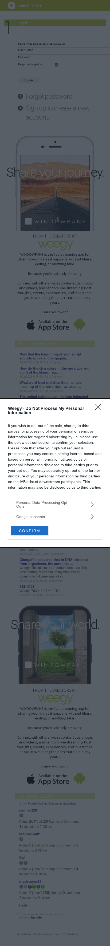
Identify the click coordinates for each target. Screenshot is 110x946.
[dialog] (55, 473)
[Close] (100, 409)
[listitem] (55, 504)
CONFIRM (29, 531)
